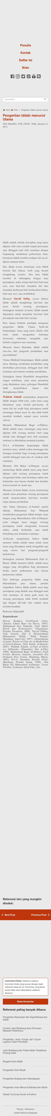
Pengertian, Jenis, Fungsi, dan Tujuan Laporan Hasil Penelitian (22, 1040)
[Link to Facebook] (12, 78)
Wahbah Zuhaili (12, 397)
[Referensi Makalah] (25, 21)
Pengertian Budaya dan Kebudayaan (21, 1078)
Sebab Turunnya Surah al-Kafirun (20, 1094)
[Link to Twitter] (23, 78)
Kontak (25, 52)
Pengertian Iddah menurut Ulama (24, 117)
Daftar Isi (25, 60)
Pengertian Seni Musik (14, 1070)
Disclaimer (29, 1109)
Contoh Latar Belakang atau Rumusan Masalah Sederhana (22, 1029)
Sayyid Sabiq (22, 298)
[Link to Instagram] (17, 78)
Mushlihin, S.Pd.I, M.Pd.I (19, 123)
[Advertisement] (25, 156)
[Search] (45, 99)
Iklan (25, 67)
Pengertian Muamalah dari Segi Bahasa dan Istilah (25, 1018)
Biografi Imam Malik (13, 1061)
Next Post (10, 914)
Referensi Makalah (28, 1112)
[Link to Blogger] (39, 78)
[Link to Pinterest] (28, 78)
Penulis (25, 45)
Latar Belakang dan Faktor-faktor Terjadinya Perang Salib (24, 1051)
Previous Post (38, 914)
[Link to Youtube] (34, 78)
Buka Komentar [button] (25, 1001)
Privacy (20, 1109)
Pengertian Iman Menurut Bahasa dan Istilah (25, 1087)
